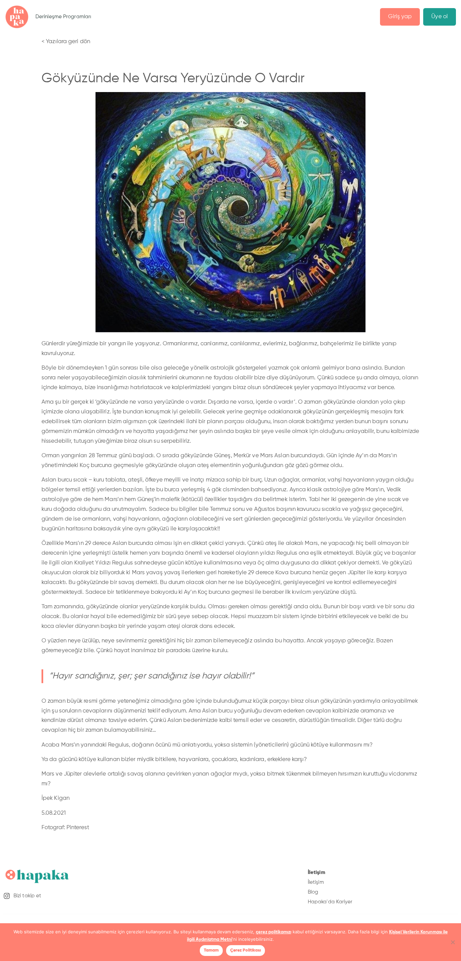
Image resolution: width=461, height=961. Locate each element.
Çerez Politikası (245, 950)
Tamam (211, 950)
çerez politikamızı (273, 932)
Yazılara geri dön (68, 42)
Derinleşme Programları (63, 16)
